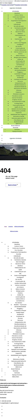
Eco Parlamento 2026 (18, 342)
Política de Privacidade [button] (19, 226)
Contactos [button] (10, 226)
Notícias (15, 371)
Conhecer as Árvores (20, 317)
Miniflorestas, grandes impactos (19, 352)
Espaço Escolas (17, 375)
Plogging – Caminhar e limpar (20, 309)
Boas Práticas (15, 369)
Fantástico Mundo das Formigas (20, 261)
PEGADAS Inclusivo (18, 334)
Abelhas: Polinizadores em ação (20, 268)
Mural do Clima (20, 264)
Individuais (17, 256)
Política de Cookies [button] (14, 231)
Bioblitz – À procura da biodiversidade (20, 306)
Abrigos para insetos (20, 292)
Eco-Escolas (19, 250)
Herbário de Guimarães (18, 349)
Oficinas (18, 330)
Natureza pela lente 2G (18, 361)
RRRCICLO (19, 367)
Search (10, 3)
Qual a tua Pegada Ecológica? (20, 276)
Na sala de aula (19, 258)
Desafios (17, 244)
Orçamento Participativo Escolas (19, 253)
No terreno (18, 303)
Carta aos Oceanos (18, 248)
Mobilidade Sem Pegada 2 (18, 356)
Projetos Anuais (17, 340)
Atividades (15, 242)
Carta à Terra (18, 246)
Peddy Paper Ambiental (20, 313)
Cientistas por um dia (20, 272)
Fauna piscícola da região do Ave (19, 346)
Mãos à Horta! (20, 289)
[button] (13, 185)
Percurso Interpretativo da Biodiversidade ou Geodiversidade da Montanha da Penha (20, 324)
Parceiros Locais (17, 336)
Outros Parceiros (17, 338)
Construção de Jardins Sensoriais (20, 282)
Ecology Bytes (18, 344)
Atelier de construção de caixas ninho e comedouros (20, 298)
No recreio (18, 279)
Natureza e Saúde (18, 359)
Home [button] (5, 226)
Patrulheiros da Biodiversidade (18, 364)
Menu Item (15, 377)
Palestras (19, 332)
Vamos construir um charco (20, 286)
